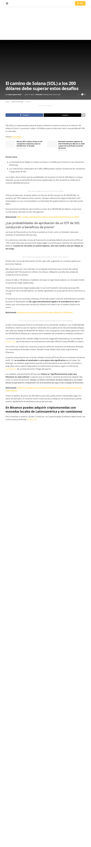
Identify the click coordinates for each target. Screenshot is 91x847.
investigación (11, 369)
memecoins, (11, 341)
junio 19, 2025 (29, 94)
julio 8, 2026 (63, 150)
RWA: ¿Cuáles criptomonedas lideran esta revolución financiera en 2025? (48, 217)
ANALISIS (39, 94)
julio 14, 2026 (22, 148)
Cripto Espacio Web (14, 94)
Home (7, 102)
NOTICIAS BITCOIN (17, 102)
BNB (81, 3)
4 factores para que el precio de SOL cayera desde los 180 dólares (45, 312)
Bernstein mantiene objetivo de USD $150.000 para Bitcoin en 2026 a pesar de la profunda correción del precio (71, 144)
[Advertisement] (45, 23)
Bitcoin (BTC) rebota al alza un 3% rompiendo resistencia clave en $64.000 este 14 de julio (29, 143)
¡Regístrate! (32, 419)
